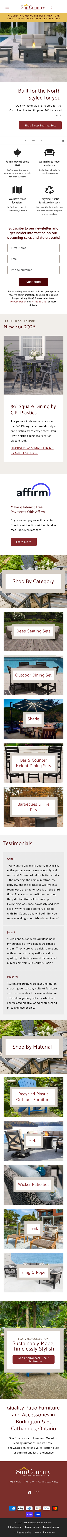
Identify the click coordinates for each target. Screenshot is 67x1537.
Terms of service (51, 1527)
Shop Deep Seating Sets (40, 125)
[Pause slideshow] (63, 141)
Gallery (19, 1482)
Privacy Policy (18, 301)
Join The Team (44, 1482)
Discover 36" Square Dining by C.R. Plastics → (32, 450)
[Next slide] (41, 141)
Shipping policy (23, 1532)
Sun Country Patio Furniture (38, 1522)
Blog (56, 1482)
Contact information (45, 1532)
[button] (7, 7)
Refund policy (14, 1527)
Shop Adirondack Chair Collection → (33, 1359)
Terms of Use (38, 301)
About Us (30, 1482)
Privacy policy (32, 1527)
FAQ (11, 1482)
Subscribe (33, 282)
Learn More (23, 541)
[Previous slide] (26, 141)
